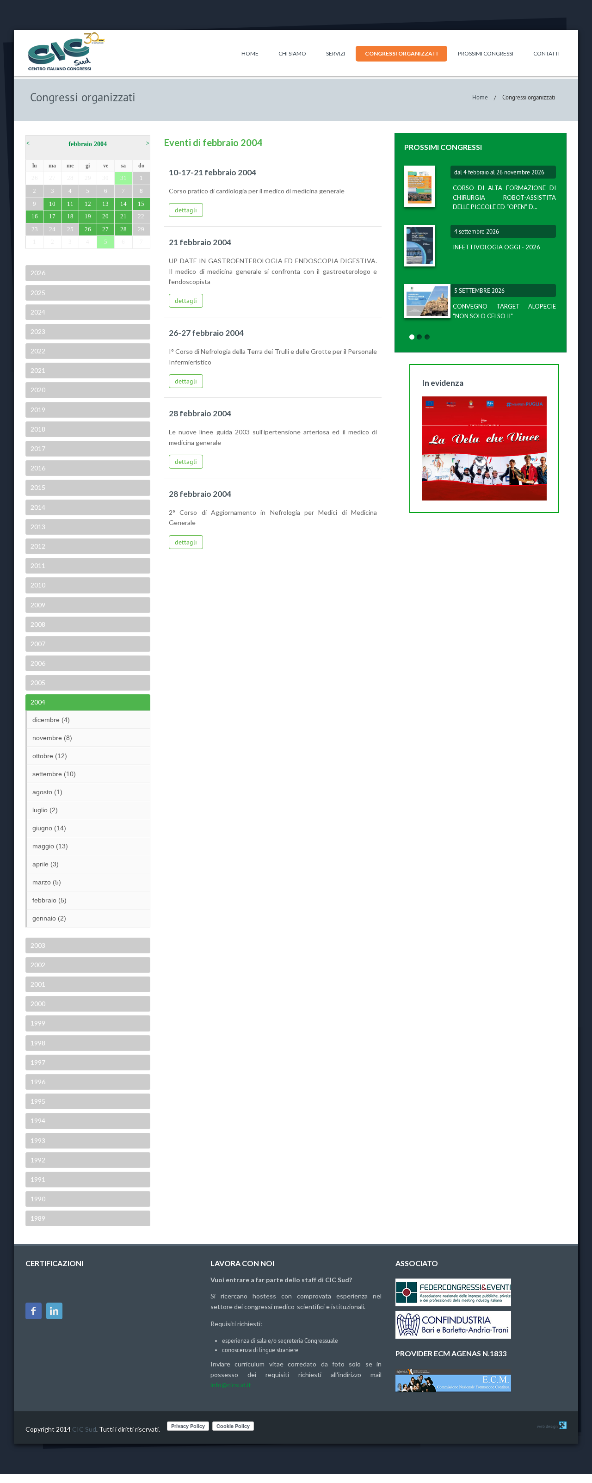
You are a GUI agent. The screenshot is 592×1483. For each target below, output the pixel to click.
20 (105, 216)
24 (52, 229)
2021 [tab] (38, 370)
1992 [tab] (38, 1160)
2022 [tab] (38, 351)
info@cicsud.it (230, 1385)
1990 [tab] (38, 1199)
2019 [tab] (38, 410)
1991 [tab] (38, 1179)
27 (52, 177)
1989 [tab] (38, 1218)
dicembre (51, 719)
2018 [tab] (38, 429)
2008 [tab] (38, 624)
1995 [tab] (38, 1101)
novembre (52, 738)
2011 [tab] (38, 565)
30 (105, 177)
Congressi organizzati (401, 53)
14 (123, 203)
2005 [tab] (38, 682)
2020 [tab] (38, 390)
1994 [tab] (38, 1121)
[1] (411, 337)
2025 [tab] (38, 293)
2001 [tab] (38, 984)
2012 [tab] (38, 546)
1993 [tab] (38, 1140)
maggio (50, 846)
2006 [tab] (38, 663)
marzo (46, 882)
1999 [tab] (38, 1023)
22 (141, 216)
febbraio (49, 900)
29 (88, 177)
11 (70, 203)
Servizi (335, 53)
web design (547, 1426)
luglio (45, 810)
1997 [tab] (38, 1062)
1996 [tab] (38, 1082)
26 (34, 177)
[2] (419, 337)
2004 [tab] (38, 702)
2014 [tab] (38, 507)
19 (88, 216)
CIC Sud (84, 1429)
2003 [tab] (38, 945)
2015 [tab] (38, 487)
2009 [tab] (38, 605)
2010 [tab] (38, 585)
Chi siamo (292, 53)
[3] (427, 337)
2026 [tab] (38, 273)
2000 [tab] (38, 1003)
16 (34, 216)
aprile (45, 864)
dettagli (186, 210)
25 (70, 229)
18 (70, 216)
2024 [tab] (38, 312)
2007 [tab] (38, 644)
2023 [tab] (38, 331)
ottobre (49, 756)
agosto (47, 792)
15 (141, 203)
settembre (54, 774)
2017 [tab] (38, 448)
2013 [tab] (38, 527)
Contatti (546, 53)
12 (88, 203)
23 (34, 229)
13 (105, 203)
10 (52, 203)
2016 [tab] (38, 468)
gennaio (49, 918)
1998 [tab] (38, 1043)
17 (52, 216)
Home (250, 53)
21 (123, 216)
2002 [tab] (38, 965)
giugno (49, 828)
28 (70, 177)
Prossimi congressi (485, 53)
